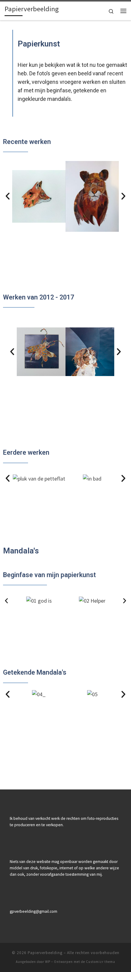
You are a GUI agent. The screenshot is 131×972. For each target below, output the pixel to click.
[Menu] (123, 11)
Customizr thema (100, 962)
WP (47, 962)
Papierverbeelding (45, 952)
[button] (7, 196)
